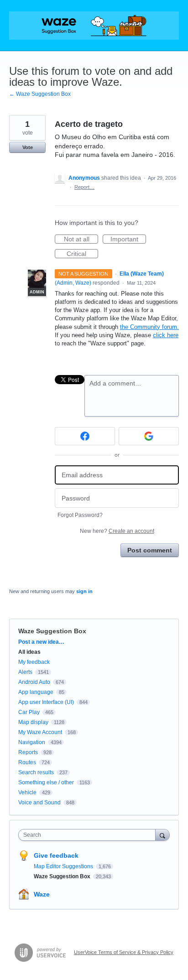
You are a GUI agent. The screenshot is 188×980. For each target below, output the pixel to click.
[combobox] (89, 835)
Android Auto (34, 682)
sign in (84, 591)
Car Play (29, 712)
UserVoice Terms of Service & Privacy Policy (123, 952)
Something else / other (46, 782)
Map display (33, 722)
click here (165, 335)
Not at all (81, 239)
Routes (27, 762)
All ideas (29, 652)
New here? (117, 531)
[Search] (162, 834)
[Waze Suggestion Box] (94, 25)
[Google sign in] (149, 436)
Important (128, 239)
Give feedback (56, 855)
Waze (42, 894)
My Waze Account (40, 732)
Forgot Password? (80, 515)
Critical (82, 254)
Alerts (25, 672)
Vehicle (27, 792)
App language (35, 692)
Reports (28, 752)
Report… (84, 187)
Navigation (31, 742)
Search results (36, 772)
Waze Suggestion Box (52, 631)
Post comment (149, 550)
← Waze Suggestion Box (40, 94)
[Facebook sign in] (85, 436)
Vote (27, 147)
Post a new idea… (41, 642)
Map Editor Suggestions (64, 866)
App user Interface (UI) (46, 702)
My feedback (34, 662)
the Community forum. (149, 326)
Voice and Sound (39, 802)
